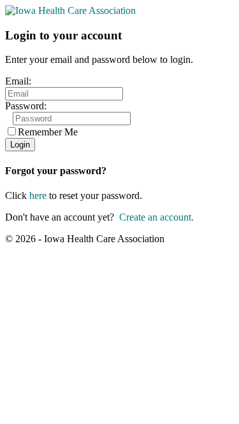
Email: (18, 81)
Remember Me (48, 132)
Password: (26, 105)
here (38, 195)
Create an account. (156, 217)
